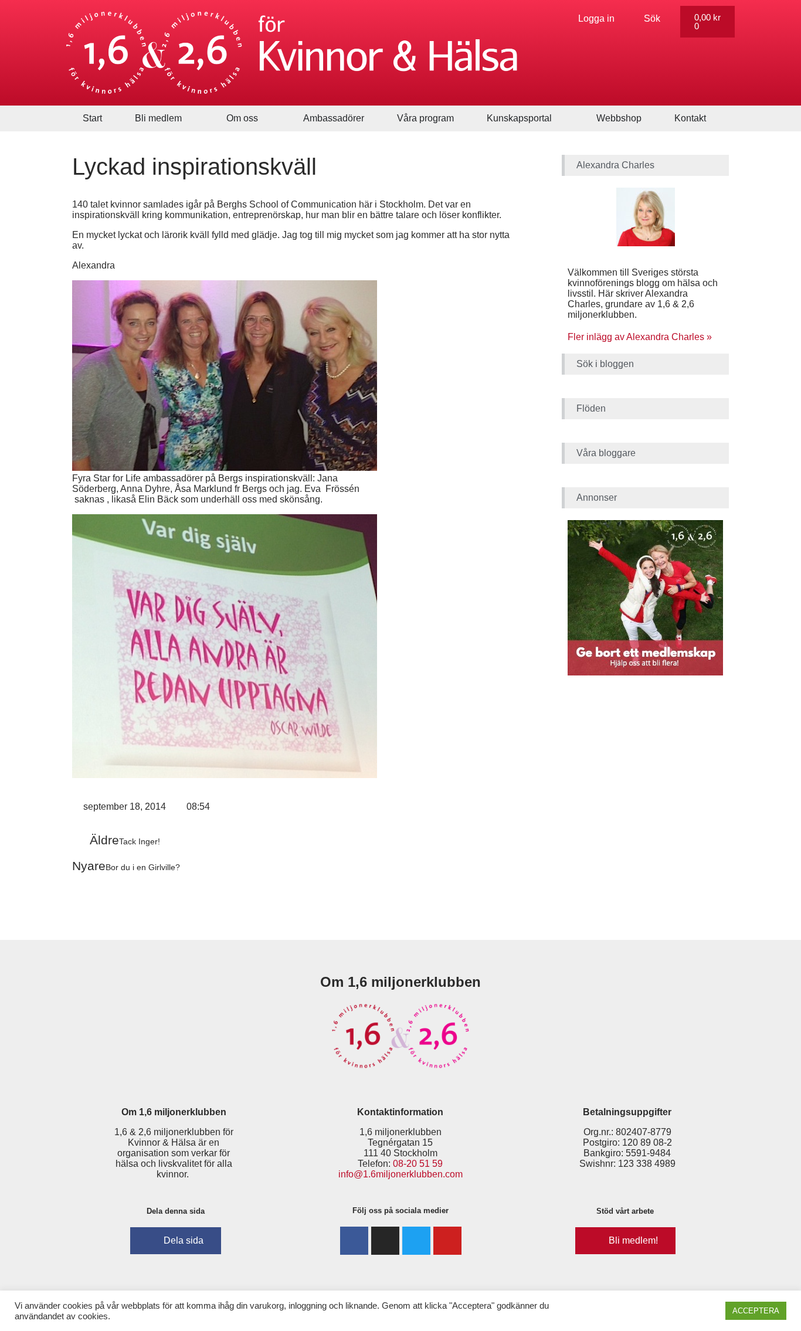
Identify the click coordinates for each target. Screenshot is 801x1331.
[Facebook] (354, 1241)
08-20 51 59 (418, 1164)
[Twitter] (416, 1241)
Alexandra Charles (615, 165)
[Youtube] (447, 1241)
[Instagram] (385, 1241)
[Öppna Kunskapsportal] (559, 118)
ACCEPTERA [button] (755, 1310)
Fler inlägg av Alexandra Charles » (640, 337)
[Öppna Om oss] (265, 118)
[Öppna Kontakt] (713, 118)
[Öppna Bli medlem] (189, 118)
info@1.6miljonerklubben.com (400, 1174)
